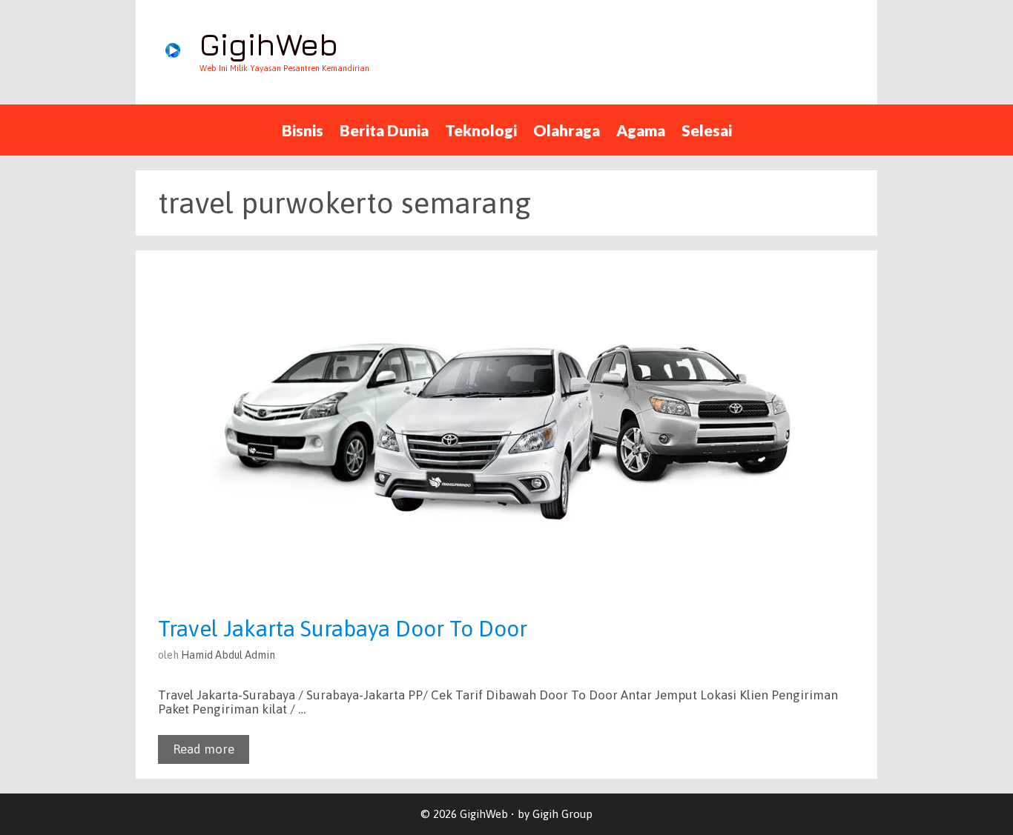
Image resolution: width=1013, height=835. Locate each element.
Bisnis (302, 130)
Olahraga (566, 130)
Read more (203, 749)
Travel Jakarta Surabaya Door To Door (342, 628)
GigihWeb (268, 44)
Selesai (707, 130)
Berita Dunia (384, 130)
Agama (640, 130)
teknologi (481, 130)
